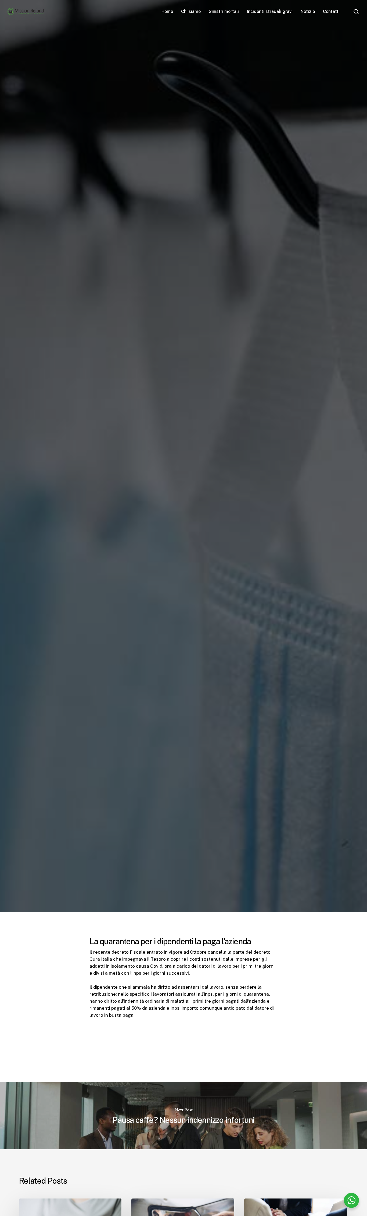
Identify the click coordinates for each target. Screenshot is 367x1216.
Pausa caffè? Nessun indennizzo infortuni (183, 1115)
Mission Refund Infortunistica (55, 529)
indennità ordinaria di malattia (156, 1001)
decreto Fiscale (128, 952)
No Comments (326, 494)
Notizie (152, 529)
